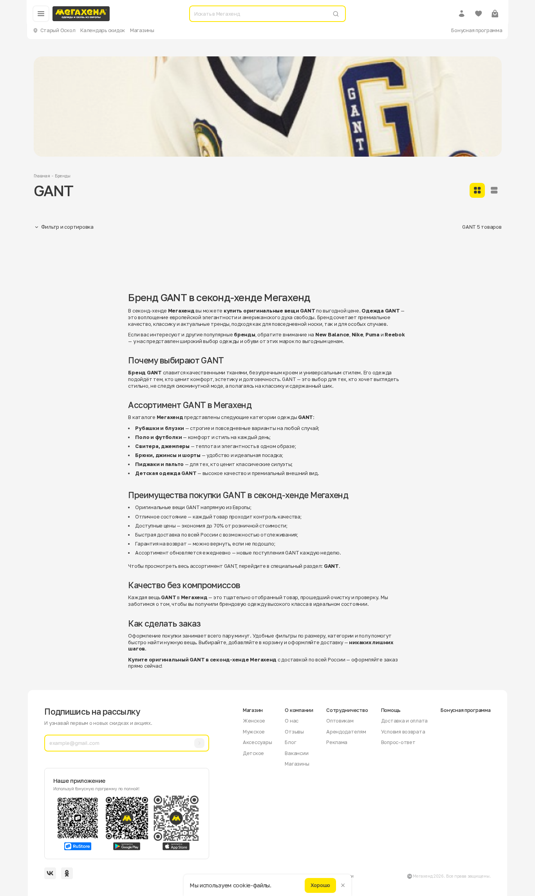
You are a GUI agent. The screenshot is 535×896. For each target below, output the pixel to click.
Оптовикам (340, 720)
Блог (290, 742)
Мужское (254, 731)
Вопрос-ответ (398, 742)
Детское (253, 753)
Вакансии (296, 753)
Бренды (62, 175)
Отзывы (294, 731)
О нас (291, 720)
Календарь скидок (102, 30)
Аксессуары (257, 742)
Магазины (142, 30)
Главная (42, 175)
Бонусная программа (476, 30)
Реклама (336, 742)
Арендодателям (346, 731)
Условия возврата (403, 731)
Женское (254, 720)
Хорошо (320, 885)
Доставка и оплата (404, 720)
